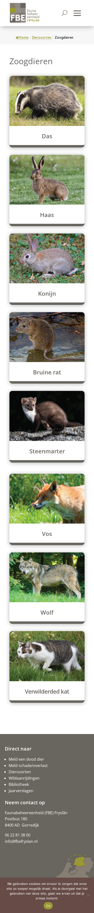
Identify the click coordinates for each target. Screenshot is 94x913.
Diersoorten (20, 771)
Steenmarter (47, 451)
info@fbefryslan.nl (21, 841)
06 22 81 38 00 (17, 835)
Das (47, 136)
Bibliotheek (19, 784)
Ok (48, 906)
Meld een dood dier (26, 759)
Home (23, 37)
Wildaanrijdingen (24, 778)
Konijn (47, 293)
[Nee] (88, 895)
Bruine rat (47, 372)
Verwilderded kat (47, 691)
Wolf (47, 612)
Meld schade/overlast (28, 765)
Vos (47, 534)
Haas (47, 215)
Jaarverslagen (21, 790)
